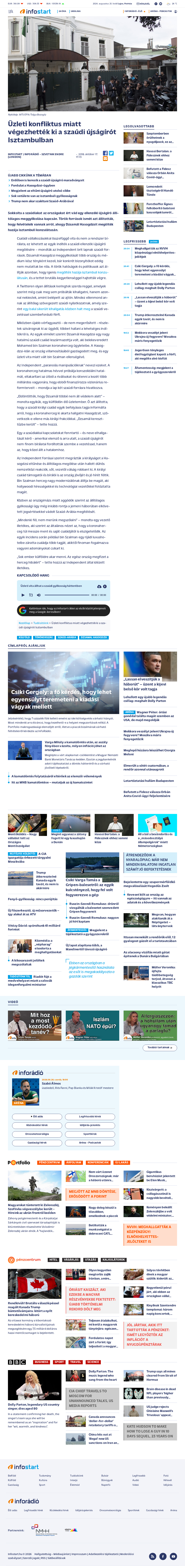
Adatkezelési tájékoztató (103, 1554)
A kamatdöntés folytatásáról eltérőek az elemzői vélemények (57, 776)
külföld (24, 637)
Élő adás (38, 1116)
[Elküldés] (105, 158)
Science (93, 1362)
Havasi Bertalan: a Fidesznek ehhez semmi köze (111, 838)
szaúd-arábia (67, 637)
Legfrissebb (138, 1476)
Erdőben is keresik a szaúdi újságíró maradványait (47, 180)
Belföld (12, 1476)
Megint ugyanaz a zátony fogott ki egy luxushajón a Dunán (68, 838)
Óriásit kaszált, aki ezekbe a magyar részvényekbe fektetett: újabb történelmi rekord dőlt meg (92, 1299)
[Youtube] (173, 1556)
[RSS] (152, 1556)
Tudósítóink (40, 623)
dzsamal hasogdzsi (94, 637)
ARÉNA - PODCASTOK (161, 11)
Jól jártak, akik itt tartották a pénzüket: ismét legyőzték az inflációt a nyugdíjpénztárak (148, 1335)
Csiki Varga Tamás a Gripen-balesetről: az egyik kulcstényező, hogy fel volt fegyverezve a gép (90, 887)
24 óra (62, 11)
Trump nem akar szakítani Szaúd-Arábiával (42, 201)
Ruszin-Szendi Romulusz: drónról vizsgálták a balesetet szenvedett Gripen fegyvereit (94, 908)
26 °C (173, 4)
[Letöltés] (99, 586)
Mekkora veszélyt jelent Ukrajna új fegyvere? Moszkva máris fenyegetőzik (149, 735)
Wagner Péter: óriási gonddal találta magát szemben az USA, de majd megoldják (149, 716)
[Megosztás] (105, 586)
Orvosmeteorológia (110, 1510)
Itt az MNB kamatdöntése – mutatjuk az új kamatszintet (52, 782)
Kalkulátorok (114, 1259)
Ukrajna (76, 11)
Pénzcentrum (49, 1162)
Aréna (173, 1510)
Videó (135, 1485)
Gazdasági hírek (155, 1510)
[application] (63, 595)
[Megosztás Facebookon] (105, 153)
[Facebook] (163, 1556)
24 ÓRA (154, 242)
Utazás (90, 1259)
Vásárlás (71, 1259)
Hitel (53, 1259)
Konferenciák (98, 1162)
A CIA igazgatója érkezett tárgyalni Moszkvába (29, 858)
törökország (44, 637)
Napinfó (105, 1485)
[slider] (67, 595)
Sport (59, 1362)
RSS (43, 1558)
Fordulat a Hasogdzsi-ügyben (33, 185)
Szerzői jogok (31, 1558)
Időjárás (168, 1485)
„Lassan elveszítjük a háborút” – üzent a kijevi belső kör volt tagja (145, 684)
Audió (135, 1480)
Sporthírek (133, 1510)
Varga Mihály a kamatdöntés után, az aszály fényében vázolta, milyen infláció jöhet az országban (76, 746)
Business (41, 1362)
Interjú (74, 1480)
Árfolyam (73, 1162)
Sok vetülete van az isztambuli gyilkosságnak (44, 196)
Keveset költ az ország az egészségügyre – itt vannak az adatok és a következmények (149, 898)
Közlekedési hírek (59, 1510)
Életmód (74, 1485)
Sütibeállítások (56, 1558)
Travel (75, 1362)
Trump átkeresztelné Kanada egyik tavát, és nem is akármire (47, 880)
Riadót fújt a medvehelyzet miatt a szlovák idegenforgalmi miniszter (30, 980)
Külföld (12, 1480)
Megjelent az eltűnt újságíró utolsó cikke (41, 191)
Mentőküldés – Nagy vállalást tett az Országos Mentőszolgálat (22, 840)
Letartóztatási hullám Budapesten (149, 781)
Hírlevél (168, 1480)
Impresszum (79, 1554)
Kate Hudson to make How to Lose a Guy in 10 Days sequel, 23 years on (150, 1431)
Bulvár (105, 1476)
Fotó (166, 1476)
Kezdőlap (24, 623)
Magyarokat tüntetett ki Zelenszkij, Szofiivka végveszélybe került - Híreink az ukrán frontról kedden (34, 1209)
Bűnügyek (107, 1480)
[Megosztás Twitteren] (111, 153)
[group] (39, 595)
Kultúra (43, 1480)
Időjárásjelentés (84, 1510)
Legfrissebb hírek (33, 1510)
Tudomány (45, 1476)
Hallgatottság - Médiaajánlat (52, 1554)
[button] (23, 595)
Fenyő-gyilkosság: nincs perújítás (32, 899)
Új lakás (121, 1162)
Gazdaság (13, 1485)
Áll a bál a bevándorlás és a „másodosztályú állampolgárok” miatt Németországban (155, 840)
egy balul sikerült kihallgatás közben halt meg (56, 309)
